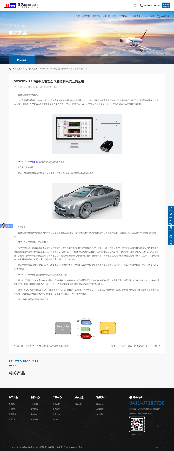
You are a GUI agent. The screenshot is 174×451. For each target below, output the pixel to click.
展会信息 (34, 414)
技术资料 (34, 419)
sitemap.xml (160, 447)
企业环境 (12, 414)
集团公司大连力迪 (166, 6)
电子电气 (56, 409)
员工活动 (34, 409)
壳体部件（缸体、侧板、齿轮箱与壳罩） (129, 346)
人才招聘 (100, 414)
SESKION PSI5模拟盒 (28, 162)
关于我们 (123, 16)
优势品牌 (96, 16)
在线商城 (165, 16)
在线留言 (100, 409)
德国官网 (136, 16)
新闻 (115, 16)
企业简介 (12, 404)
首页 (78, 16)
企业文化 (12, 419)
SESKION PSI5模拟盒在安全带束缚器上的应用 (47, 346)
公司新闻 (34, 404)
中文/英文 (150, 16)
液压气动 (56, 414)
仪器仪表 (56, 404)
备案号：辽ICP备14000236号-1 (69, 447)
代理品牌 (86, 16)
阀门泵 (55, 419)
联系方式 (100, 404)
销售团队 (12, 409)
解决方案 (106, 16)
